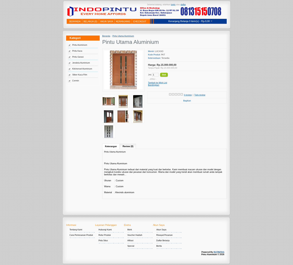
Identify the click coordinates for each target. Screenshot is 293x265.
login (173, 4)
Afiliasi (130, 240)
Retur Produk (105, 235)
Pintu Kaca (77, 51)
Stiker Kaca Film (79, 75)
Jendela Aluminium (81, 63)
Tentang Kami (76, 229)
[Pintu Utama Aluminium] (123, 88)
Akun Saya (106, 21)
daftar (183, 4)
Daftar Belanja (163, 240)
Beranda (75, 21)
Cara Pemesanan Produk (81, 235)
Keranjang (123, 21)
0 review (188, 95)
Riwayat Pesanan (164, 235)
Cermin (75, 81)
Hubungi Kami (105, 229)
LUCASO (159, 51)
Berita (159, 246)
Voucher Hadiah (134, 235)
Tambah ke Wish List (157, 83)
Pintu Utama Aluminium (123, 36)
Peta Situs (103, 240)
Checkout (139, 21)
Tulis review (199, 95)
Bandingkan (153, 85)
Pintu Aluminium (79, 45)
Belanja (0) (90, 21)
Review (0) (128, 146)
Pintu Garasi (78, 57)
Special (130, 246)
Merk (129, 229)
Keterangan (111, 146)
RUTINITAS (219, 252)
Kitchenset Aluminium (82, 69)
